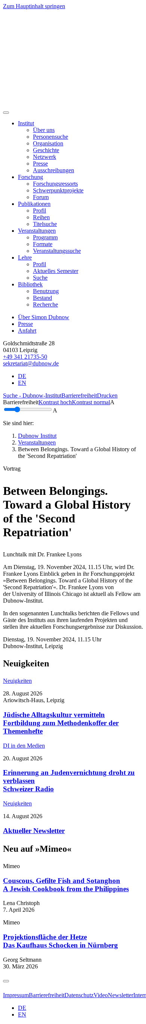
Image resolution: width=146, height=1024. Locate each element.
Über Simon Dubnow (43, 317)
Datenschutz (79, 995)
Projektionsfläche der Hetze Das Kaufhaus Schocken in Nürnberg (60, 941)
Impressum (16, 995)
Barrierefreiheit (79, 395)
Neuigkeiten (17, 681)
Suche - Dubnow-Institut (32, 395)
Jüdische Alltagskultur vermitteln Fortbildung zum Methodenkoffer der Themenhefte (61, 723)
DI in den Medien (24, 745)
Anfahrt (27, 330)
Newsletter (120, 995)
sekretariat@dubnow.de (31, 363)
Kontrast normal (91, 402)
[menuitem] (44, 130)
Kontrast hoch (55, 402)
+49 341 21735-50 (25, 357)
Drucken (107, 395)
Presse (25, 324)
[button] (26, 123)
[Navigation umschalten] (6, 112)
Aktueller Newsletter (34, 831)
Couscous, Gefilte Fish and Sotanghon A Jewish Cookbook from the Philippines (66, 885)
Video (101, 995)
